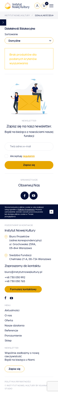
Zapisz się (29, 164)
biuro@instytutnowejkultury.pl (23, 271)
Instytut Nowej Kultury (17, 15)
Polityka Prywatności (18, 381)
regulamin (29, 155)
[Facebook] (25, 196)
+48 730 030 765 (15, 281)
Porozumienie (13, 335)
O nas (8, 315)
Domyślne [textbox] (14, 40)
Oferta (9, 320)
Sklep (8, 340)
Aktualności (12, 310)
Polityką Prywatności (26, 209)
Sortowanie (11, 34)
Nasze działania (14, 325)
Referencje (11, 330)
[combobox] (29, 40)
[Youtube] (34, 196)
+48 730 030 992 (15, 277)
